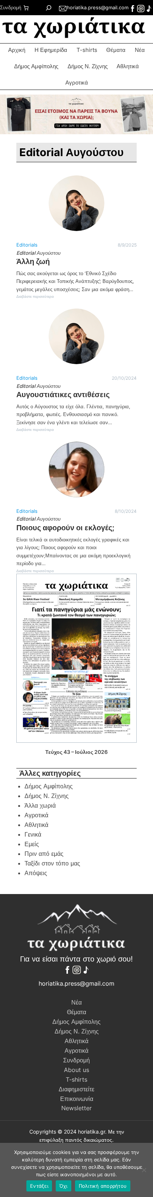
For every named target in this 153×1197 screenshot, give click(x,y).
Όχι (63, 1186)
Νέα (140, 50)
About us (76, 1070)
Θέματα (116, 50)
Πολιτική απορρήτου (103, 1186)
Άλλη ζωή (33, 261)
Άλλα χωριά (40, 805)
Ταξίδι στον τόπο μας (52, 863)
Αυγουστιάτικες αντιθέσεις (63, 394)
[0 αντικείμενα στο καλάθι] (25, 7)
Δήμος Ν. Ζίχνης (88, 66)
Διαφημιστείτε (76, 1089)
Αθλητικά (128, 66)
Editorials (27, 245)
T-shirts (86, 50)
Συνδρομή (10, 7)
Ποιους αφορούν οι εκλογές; (65, 527)
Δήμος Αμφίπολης (36, 66)
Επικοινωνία (76, 1098)
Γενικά (33, 834)
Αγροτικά (36, 815)
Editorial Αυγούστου (38, 253)
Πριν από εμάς (44, 853)
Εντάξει (39, 1186)
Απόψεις (36, 873)
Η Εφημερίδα (51, 50)
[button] (76, 114)
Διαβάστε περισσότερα (35, 296)
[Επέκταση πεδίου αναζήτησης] (48, 7)
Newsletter (76, 1108)
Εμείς (32, 844)
